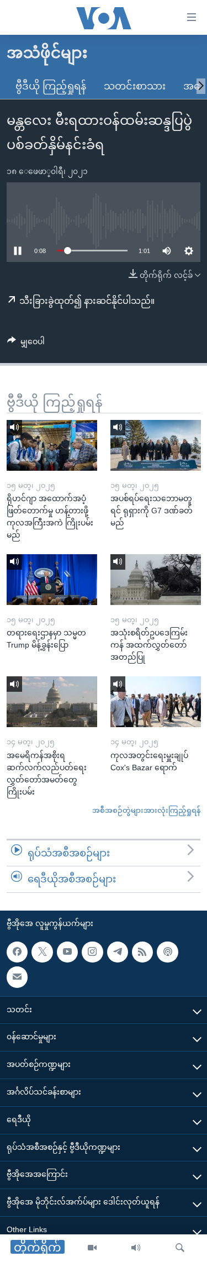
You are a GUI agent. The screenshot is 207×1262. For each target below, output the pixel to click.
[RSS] (142, 952)
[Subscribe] (17, 976)
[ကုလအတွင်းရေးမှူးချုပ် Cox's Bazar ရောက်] (155, 701)
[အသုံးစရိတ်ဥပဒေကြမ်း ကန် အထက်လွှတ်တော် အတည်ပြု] (155, 579)
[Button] (26, 344)
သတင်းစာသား (135, 86)
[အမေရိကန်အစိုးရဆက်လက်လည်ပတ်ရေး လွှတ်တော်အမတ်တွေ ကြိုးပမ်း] (52, 701)
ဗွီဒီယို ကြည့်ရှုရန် (50, 86)
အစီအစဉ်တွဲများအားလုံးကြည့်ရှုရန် (146, 810)
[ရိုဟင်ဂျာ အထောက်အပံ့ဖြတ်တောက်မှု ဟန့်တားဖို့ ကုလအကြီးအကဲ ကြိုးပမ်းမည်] (52, 445)
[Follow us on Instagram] (92, 952)
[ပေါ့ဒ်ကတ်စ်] (167, 952)
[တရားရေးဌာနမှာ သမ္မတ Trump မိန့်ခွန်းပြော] (52, 579)
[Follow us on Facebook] (17, 952)
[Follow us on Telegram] (117, 952)
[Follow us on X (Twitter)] (41, 952)
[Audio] (135, 1248)
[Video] (92, 1248)
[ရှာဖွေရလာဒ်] (180, 1248)
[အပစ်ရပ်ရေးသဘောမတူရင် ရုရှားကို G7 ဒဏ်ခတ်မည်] (155, 445)
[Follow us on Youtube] (67, 952)
